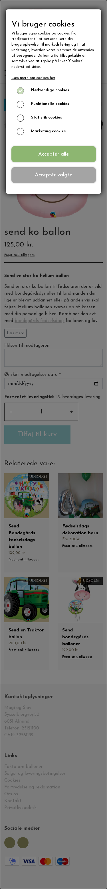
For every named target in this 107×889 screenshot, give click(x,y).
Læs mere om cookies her (33, 78)
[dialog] (53, 444)
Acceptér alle (53, 154)
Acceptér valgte (53, 175)
